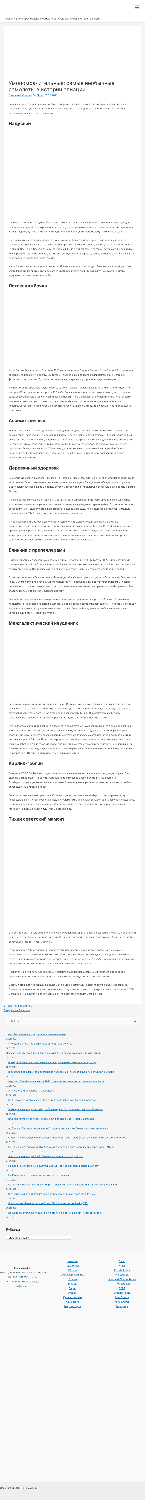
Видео (72, 1288)
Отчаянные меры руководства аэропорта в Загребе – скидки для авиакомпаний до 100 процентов (67, 1137)
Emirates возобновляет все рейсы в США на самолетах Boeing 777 (48, 1203)
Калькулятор (122, 1301)
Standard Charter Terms (122, 1279)
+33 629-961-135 (18, 1277)
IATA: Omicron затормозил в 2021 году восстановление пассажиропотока (52, 1100)
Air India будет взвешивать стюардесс (31, 1090)
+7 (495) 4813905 (17, 1281)
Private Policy (122, 1270)
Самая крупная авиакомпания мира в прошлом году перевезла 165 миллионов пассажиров (63, 1184)
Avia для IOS (122, 1274)
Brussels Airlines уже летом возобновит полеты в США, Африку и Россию (51, 1118)
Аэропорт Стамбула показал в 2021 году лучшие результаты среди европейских (56, 1081)
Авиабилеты (122, 1297)
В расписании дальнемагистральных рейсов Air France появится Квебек (51, 1194)
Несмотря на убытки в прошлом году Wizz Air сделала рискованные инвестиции (54, 1053)
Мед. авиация (72, 1306)
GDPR (122, 1288)
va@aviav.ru (23, 1286)
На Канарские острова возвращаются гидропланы (38, 1175)
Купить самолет (72, 1297)
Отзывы (72, 1292)
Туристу (72, 1283)
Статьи (26, 95)
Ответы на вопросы (72, 1274)
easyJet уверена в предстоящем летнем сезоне (37, 1034)
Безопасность (122, 1292)
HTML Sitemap (122, 1283)
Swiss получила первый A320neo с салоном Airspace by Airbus (45, 1156)
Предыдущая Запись (18, 1005)
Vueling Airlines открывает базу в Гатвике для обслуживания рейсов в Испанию (55, 1109)
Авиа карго (72, 1301)
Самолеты (15, 95)
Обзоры (72, 1270)
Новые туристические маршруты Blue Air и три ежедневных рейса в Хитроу (53, 1165)
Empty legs (122, 1306)
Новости (73, 1261)
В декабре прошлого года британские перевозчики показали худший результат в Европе (61, 1071)
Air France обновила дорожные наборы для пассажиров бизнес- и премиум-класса (58, 1128)
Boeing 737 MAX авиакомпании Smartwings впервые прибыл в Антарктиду (52, 1062)
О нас (122, 1261)
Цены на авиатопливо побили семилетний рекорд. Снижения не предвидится (54, 1212)
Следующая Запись (17, 1010)
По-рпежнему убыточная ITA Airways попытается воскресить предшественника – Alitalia (61, 1147)
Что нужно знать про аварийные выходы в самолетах (40, 1043)
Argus (122, 1265)
